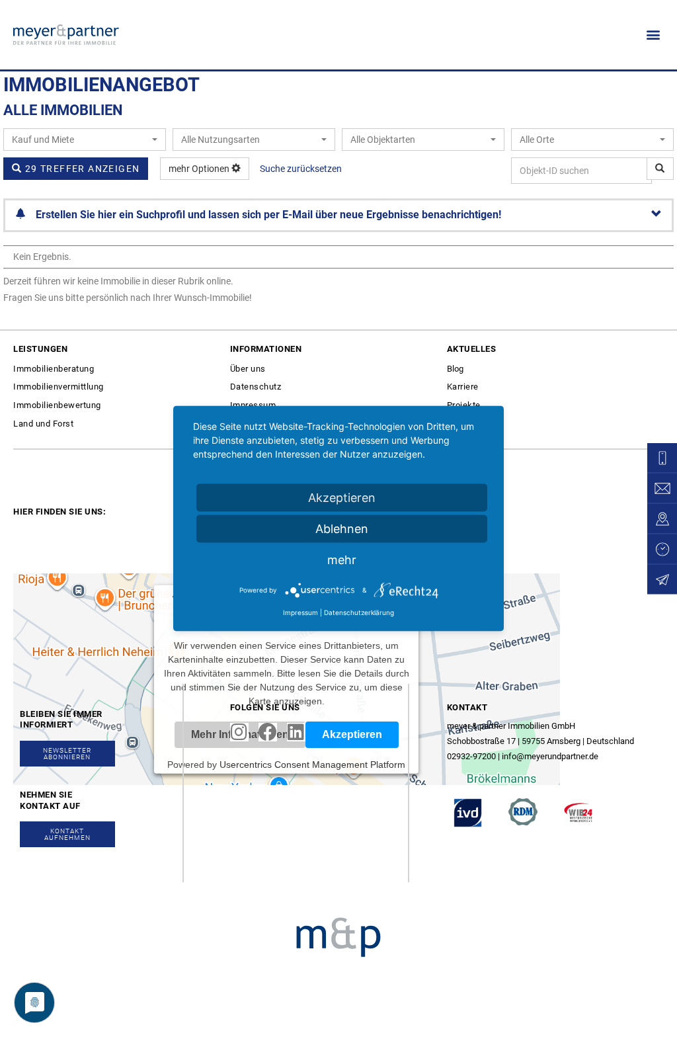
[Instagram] (239, 732)
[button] (653, 35)
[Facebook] (268, 732)
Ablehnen (341, 529)
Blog (455, 369)
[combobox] (84, 139)
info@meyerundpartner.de (550, 756)
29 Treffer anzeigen (80, 168)
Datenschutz (256, 387)
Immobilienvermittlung (58, 387)
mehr (341, 560)
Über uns (248, 369)
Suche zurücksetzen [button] (301, 168)
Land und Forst (43, 424)
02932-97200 (471, 756)
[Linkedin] (296, 732)
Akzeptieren (342, 498)
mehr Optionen (200, 168)
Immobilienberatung (53, 369)
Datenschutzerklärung (359, 612)
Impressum (253, 405)
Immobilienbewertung (57, 405)
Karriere (463, 387)
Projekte (464, 405)
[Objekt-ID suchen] (660, 168)
